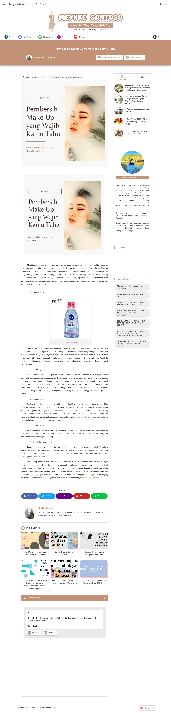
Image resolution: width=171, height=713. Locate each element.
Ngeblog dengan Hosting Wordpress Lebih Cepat (94, 553)
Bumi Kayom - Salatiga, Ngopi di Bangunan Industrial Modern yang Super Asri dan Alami (137, 87)
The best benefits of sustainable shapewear (129, 287)
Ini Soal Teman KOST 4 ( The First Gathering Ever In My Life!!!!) (136, 121)
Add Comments (136, 57)
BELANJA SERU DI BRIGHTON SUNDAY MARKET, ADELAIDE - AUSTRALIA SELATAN (132, 323)
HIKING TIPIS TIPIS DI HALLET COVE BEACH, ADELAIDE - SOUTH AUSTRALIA (131, 313)
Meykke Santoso (46, 508)
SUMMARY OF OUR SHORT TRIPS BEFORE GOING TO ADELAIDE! (130, 304)
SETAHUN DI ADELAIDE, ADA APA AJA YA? (132, 295)
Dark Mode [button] (162, 37)
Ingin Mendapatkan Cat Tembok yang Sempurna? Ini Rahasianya (64, 581)
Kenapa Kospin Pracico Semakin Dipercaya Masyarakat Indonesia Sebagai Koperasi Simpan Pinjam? (34, 584)
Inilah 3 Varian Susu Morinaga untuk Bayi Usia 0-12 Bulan (35, 553)
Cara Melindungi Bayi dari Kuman (64, 553)
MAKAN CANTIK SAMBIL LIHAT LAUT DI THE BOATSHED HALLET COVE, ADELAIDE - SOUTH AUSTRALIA (131, 333)
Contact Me (147, 707)
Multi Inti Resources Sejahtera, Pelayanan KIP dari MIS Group (94, 581)
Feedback (49, 633)
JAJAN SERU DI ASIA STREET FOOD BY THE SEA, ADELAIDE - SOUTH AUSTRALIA (132, 343)
